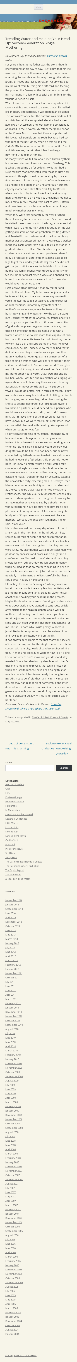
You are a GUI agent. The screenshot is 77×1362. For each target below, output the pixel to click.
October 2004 (12, 1325)
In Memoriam (12, 810)
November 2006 (13, 1222)
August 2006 (11, 1235)
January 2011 (12, 1007)
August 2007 (11, 1183)
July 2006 (10, 1239)
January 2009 (12, 1110)
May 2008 (10, 1145)
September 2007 (14, 1179)
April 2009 (10, 1097)
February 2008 (13, 1157)
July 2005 (10, 1291)
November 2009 (13, 1067)
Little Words (11, 823)
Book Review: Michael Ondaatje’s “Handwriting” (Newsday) (57, 748)
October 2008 (12, 1123)
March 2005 (11, 1308)
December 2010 (13, 1011)
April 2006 (10, 1252)
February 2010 (13, 1054)
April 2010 (10, 1046)
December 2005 (13, 1269)
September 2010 (14, 1024)
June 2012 (10, 951)
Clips (7, 788)
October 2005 (12, 1278)
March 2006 (11, 1256)
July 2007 (10, 1188)
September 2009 (14, 1076)
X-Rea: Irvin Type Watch (17, 878)
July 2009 (10, 1084)
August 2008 (11, 1132)
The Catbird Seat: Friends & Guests (50, 717)
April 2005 (10, 1303)
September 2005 (14, 1282)
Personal (10, 844)
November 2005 (13, 1273)
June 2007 (10, 1192)
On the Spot (11, 840)
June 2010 (10, 1037)
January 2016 (12, 904)
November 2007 (13, 1170)
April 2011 (10, 994)
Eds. (7, 793)
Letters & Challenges (16, 818)
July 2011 (10, 981)
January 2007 (12, 1213)
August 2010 (11, 1029)
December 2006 (13, 1218)
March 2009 (11, 1102)
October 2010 (12, 1020)
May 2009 (10, 1093)
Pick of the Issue (14, 848)
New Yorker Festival (15, 835)
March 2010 (11, 1050)
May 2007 (10, 1196)
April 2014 (10, 917)
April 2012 (10, 956)
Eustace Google (13, 797)
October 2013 (12, 926)
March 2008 (11, 1153)
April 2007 (10, 1200)
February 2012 (13, 964)
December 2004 (13, 1321)
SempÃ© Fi (11, 857)
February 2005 (13, 1312)
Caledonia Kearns (57, 56)
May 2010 (10, 1042)
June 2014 (10, 913)
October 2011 (12, 977)
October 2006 (12, 1226)
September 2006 (14, 1230)
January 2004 (12, 1334)
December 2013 (13, 921)
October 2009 (12, 1072)
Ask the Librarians (14, 784)
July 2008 (10, 1136)
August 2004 (11, 1329)
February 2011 (13, 1003)
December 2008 (13, 1115)
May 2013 (10, 934)
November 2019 (13, 900)
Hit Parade (11, 805)
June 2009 (10, 1089)
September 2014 (14, 908)
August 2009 (11, 1080)
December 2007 (13, 1166)
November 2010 (13, 1016)
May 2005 (10, 1299)
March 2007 (11, 1205)
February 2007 (13, 1209)
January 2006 (12, 1265)
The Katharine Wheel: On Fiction (22, 866)
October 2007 (12, 1175)
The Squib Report (14, 870)
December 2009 (13, 1063)
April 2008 (10, 1149)
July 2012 (10, 947)
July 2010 (10, 1033)
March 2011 (11, 999)
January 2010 (12, 1059)
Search (9, 762)
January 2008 (12, 1162)
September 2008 (14, 1127)
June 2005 (10, 1295)
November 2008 (13, 1119)
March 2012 (11, 960)
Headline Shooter (14, 801)
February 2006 (13, 1261)
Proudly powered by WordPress (21, 1355)
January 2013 (12, 943)
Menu (38, 7)
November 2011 (13, 973)
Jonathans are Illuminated (19, 814)
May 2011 (10, 990)
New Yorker (11, 831)
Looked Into (11, 827)
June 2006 (10, 1243)
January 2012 (12, 969)
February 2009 (13, 1106)
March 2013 (11, 939)
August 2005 (11, 1286)
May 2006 (10, 1248)
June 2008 (10, 1140)
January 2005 (12, 1316)
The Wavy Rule (13, 874)
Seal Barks (10, 853)
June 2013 (10, 930)
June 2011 (10, 986)
